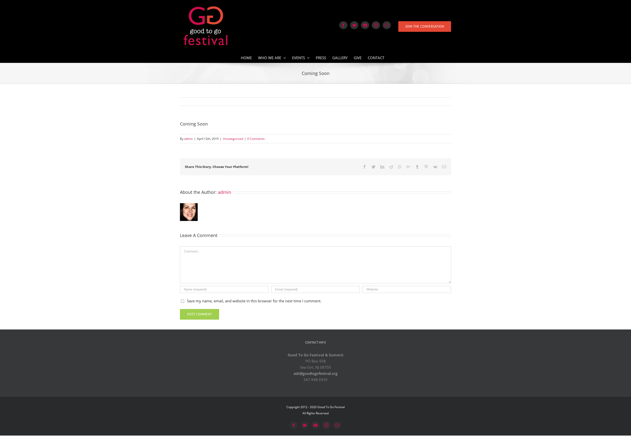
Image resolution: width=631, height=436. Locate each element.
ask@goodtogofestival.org (315, 373)
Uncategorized (233, 139)
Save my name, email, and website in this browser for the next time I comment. (254, 300)
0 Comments (256, 139)
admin (188, 139)
